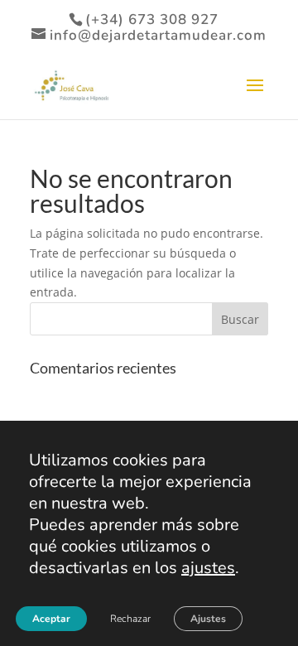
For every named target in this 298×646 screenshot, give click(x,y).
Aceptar (51, 618)
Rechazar (130, 618)
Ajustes (208, 618)
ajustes (208, 568)
